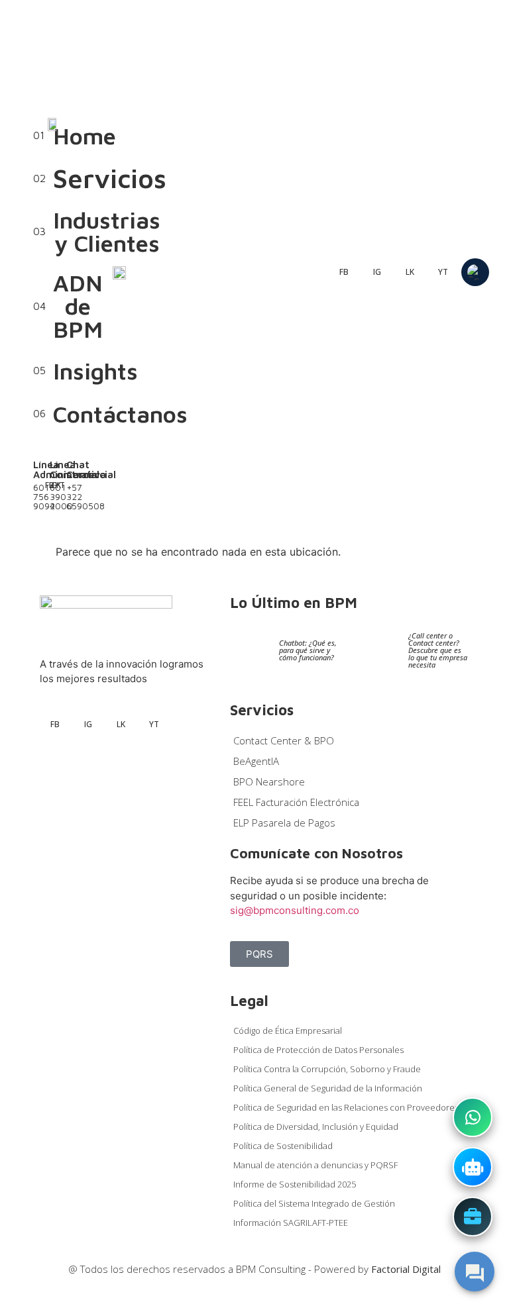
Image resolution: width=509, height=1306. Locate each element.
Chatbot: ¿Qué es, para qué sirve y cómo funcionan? (308, 650)
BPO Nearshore (269, 781)
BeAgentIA (256, 761)
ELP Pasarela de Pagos (284, 822)
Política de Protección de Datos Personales (318, 1050)
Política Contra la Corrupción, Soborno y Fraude (327, 1069)
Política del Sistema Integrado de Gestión (314, 1203)
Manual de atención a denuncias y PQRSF (315, 1165)
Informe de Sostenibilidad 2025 (294, 1184)
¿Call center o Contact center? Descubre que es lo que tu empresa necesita (437, 650)
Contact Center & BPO (283, 740)
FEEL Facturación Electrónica (296, 802)
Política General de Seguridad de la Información (327, 1088)
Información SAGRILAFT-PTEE (290, 1223)
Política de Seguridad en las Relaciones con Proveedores (346, 1107)
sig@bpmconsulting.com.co (294, 910)
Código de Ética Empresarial (287, 1030)
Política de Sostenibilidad (283, 1146)
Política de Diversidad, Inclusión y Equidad (315, 1126)
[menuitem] (475, 272)
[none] (475, 272)
